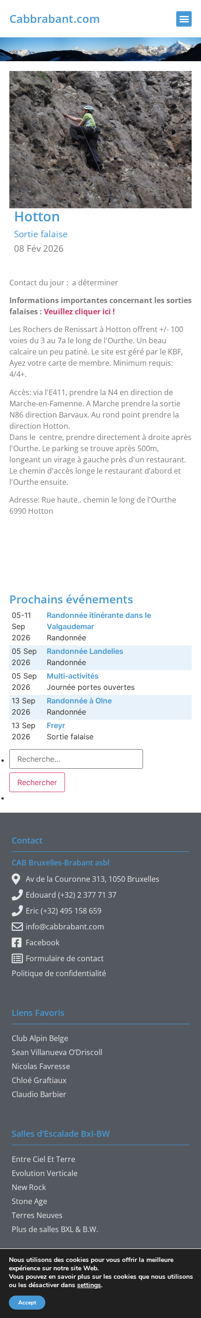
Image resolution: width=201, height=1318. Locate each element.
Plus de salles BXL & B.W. (55, 1229)
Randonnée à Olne (79, 700)
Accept (27, 1302)
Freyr (56, 725)
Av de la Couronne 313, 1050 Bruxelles (92, 879)
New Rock (29, 1187)
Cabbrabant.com (54, 18)
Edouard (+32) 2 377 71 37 (71, 895)
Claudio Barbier (39, 1094)
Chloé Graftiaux (39, 1080)
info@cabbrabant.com (65, 926)
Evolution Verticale (45, 1173)
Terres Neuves (37, 1215)
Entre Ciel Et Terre (43, 1159)
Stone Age (29, 1201)
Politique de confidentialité (59, 973)
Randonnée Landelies (85, 651)
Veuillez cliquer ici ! (79, 311)
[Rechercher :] (76, 759)
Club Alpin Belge (40, 1038)
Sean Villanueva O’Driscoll (57, 1052)
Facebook (42, 942)
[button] (184, 19)
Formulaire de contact (65, 958)
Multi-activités (73, 675)
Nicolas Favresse (41, 1066)
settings (89, 1285)
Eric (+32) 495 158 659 (63, 911)
